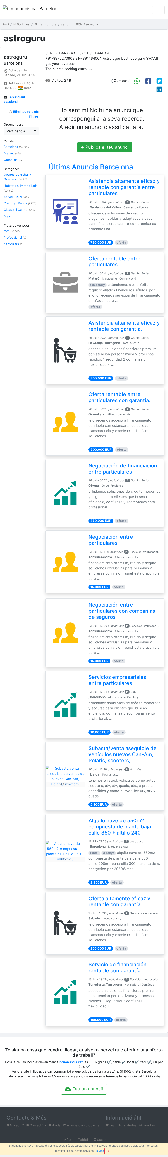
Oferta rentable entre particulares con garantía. (119, 397)
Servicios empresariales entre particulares (117, 680)
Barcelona (16, 146)
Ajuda (56, 1125)
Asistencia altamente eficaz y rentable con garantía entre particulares (124, 187)
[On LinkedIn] (159, 89)
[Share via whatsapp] (137, 81)
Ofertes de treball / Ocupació (17, 177)
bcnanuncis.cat (71, 1062)
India (27, 88)
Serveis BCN (16, 197)
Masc (9, 216)
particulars (13, 244)
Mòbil (67, 1139)
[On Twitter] (159, 81)
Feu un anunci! (87, 1088)
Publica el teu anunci (105, 147)
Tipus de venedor (16, 225)
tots (12, 231)
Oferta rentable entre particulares (114, 262)
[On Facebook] (148, 81)
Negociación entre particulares (110, 540)
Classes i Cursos (19, 209)
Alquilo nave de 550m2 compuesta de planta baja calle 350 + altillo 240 (119, 827)
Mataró (12, 153)
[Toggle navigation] (158, 10)
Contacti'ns (37, 1125)
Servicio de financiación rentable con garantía (117, 967)
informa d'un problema (82, 1125)
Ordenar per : (13, 124)
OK (108, 1151)
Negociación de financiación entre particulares (122, 469)
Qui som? (16, 1125)
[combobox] (21, 131)
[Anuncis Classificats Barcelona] (30, 10)
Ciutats (9, 141)
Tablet (82, 1139)
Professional (15, 237)
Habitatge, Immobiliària (21, 188)
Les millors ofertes (123, 1125)
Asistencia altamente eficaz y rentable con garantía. (124, 326)
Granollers (13, 160)
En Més (99, 1150)
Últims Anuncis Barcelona (91, 167)
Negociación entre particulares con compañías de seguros (121, 611)
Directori (148, 1125)
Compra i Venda (20, 203)
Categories (12, 169)
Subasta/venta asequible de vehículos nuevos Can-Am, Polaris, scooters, (122, 754)
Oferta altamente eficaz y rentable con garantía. (119, 902)
